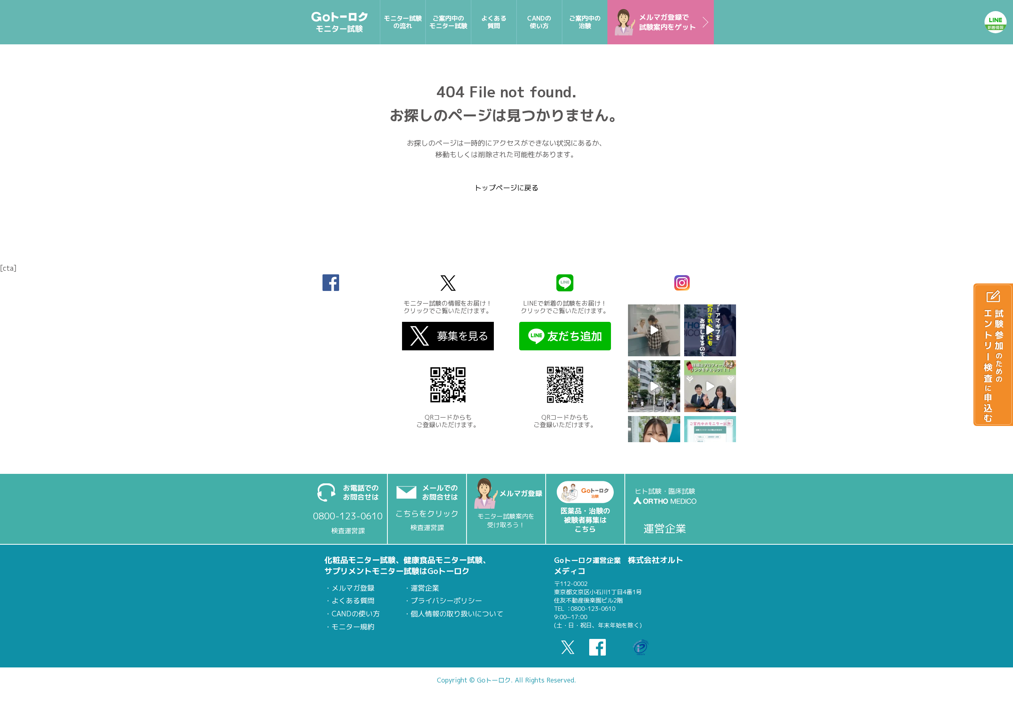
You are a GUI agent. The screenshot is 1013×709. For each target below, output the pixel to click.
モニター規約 (353, 627)
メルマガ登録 (353, 588)
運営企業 (425, 588)
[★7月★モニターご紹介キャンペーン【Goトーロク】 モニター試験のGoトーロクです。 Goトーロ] (710, 386)
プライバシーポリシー (446, 600)
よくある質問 (353, 600)
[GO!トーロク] (340, 22)
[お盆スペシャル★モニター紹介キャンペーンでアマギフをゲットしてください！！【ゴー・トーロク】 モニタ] (710, 330)
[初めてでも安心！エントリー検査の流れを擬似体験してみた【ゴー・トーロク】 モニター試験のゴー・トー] (654, 330)
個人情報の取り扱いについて (457, 614)
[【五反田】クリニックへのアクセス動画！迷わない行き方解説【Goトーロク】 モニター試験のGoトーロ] (654, 386)
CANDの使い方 (356, 614)
